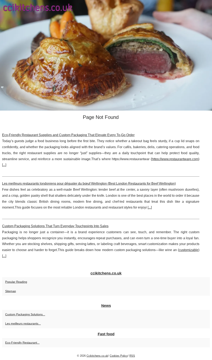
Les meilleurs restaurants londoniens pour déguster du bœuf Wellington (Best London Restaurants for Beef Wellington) (89, 183)
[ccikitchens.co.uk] (106, 55)
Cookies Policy (119, 355)
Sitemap (10, 291)
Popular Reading (16, 281)
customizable (188, 250)
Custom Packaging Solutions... (25, 314)
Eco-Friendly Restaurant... (22, 342)
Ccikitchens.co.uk (97, 355)
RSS (132, 355)
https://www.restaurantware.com (175, 159)
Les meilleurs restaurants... (23, 323)
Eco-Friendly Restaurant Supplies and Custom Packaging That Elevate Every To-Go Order (68, 135)
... (4, 165)
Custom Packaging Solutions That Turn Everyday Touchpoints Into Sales (55, 226)
